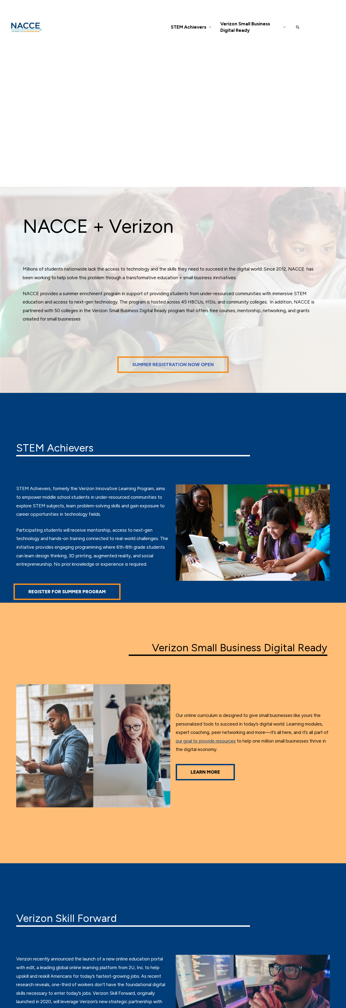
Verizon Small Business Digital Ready (245, 27)
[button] (297, 27)
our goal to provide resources (206, 741)
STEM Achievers (188, 27)
